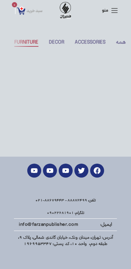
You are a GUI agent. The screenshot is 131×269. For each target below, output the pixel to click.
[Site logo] (65, 10)
